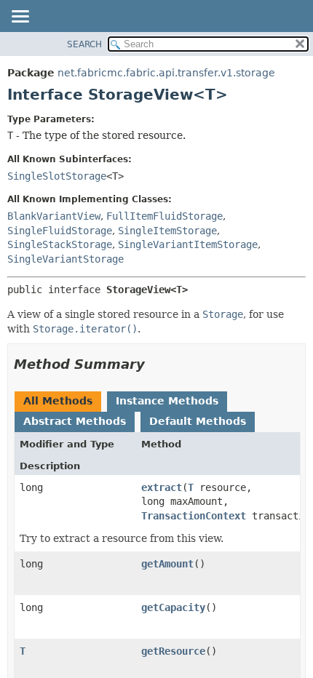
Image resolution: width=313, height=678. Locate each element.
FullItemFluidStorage (164, 216)
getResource (173, 651)
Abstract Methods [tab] (74, 421)
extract (161, 487)
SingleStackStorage (59, 244)
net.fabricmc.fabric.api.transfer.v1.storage (166, 73)
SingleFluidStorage (59, 230)
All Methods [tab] (57, 401)
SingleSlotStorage (56, 176)
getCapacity (173, 607)
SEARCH (84, 44)
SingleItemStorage (167, 230)
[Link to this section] (155, 364)
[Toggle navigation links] (19, 17)
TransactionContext (193, 516)
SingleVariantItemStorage (188, 244)
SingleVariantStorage (65, 259)
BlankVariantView (53, 216)
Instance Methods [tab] (167, 401)
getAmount (167, 564)
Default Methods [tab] (197, 421)
